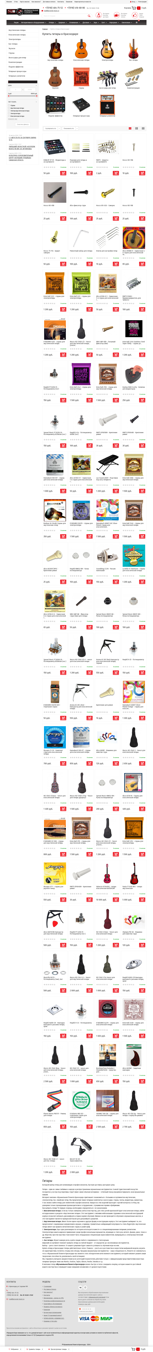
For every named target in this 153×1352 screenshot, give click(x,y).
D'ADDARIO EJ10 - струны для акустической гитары (54, 343)
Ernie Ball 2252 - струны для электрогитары (133, 842)
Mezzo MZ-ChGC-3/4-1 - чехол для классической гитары (81, 660)
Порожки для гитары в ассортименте (78, 161)
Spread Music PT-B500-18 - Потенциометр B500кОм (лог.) (55, 660)
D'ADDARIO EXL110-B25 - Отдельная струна (52, 706)
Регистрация (142, 2)
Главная (45, 29)
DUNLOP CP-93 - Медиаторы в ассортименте (55, 161)
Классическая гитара (17, 116)
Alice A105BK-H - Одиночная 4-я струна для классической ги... (134, 252)
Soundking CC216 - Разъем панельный (105, 570)
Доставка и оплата (49, 2)
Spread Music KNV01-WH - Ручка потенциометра (132, 615)
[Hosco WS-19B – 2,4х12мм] (134, 192)
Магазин (9, 2)
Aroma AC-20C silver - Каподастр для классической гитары (81, 707)
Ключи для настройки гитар (106, 251)
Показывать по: (69, 128)
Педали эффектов (16, 67)
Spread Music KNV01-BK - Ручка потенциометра (105, 615)
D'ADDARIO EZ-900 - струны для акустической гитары (54, 842)
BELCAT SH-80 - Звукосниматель (76, 1160)
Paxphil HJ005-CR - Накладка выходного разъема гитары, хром (54, 1024)
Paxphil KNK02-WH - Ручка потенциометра (79, 570)
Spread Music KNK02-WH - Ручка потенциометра (105, 797)
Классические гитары (17, 35)
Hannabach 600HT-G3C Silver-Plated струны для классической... (107, 525)
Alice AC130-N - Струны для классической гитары (132, 797)
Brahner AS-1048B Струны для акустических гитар (55, 524)
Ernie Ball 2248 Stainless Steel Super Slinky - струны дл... (134, 343)
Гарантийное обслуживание (53, 1304)
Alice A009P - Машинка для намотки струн (106, 751)
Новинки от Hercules (50, 1321)
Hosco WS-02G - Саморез (105, 205)
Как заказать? (36, 2)
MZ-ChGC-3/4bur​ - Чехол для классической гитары (107, 933)
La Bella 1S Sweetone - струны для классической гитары (134, 570)
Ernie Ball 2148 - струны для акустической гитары (133, 524)
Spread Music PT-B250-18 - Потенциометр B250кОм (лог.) (55, 433)
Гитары (51, 22)
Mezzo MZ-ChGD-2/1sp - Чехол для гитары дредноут (81, 797)
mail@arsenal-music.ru (51, 11)
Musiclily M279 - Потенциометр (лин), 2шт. (53, 978)
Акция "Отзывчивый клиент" (53, 1315)
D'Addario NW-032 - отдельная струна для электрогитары (78, 1115)
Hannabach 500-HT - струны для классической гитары (80, 751)
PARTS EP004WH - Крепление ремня (80, 887)
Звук (95, 22)
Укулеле (12, 48)
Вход (133, 2)
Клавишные (73, 22)
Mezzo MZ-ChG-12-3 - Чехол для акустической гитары (80, 978)
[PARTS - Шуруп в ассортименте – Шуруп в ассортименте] (107, 147)
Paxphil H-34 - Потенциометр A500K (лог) (81, 433)
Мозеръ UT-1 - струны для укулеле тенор (53, 887)
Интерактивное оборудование (32, 22)
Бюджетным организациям (52, 1313)
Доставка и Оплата (50, 1289)
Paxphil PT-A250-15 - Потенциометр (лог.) (78, 933)
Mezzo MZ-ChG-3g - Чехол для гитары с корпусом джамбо (134, 1114)
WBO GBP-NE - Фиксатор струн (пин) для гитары (79, 615)
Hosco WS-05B (49, 205)
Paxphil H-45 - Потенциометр (81, 1023)
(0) (54, 167)
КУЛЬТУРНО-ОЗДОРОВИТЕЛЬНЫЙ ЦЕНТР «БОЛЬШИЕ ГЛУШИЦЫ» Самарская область (21, 157)
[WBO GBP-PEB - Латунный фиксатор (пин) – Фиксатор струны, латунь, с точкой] (107, 328)
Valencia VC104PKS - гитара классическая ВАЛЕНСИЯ (106, 887)
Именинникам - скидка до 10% (54, 1298)
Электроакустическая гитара (19, 111)
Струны (11, 53)
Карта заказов (24, 2)
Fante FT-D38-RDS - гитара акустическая (132, 887)
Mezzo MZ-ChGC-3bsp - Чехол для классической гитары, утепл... (54, 1070)
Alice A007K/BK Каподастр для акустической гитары (53, 933)
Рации (16, 22)
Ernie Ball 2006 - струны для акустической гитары (133, 479)
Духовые (86, 22)
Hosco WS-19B (128, 205)
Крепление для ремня (104, 705)
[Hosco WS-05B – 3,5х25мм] (55, 192)
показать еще (12, 119)
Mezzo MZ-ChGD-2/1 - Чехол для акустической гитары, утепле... (80, 343)
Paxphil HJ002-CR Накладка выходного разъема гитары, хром (133, 979)
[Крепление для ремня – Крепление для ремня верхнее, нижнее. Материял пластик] (107, 692)
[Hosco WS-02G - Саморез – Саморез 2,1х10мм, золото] (107, 192)
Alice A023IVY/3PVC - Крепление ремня (51, 570)
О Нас (16, 2)
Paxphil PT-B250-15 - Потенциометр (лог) (51, 388)
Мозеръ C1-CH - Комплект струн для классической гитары (53, 752)
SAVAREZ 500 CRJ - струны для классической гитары (107, 1114)
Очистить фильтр (23, 124)
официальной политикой (97, 1297)
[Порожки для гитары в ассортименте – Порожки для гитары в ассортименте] (81, 147)
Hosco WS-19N (128, 160)
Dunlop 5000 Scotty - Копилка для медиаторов (134, 388)
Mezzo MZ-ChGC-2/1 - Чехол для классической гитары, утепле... (106, 843)
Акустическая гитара (17, 108)
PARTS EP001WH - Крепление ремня (106, 433)
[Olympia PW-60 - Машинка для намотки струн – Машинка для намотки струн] (134, 919)
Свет (103, 22)
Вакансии (69, 2)
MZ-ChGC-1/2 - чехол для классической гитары (79, 1069)
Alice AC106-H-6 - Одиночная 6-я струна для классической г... (55, 616)
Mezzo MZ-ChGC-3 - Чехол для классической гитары (134, 751)
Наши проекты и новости (82, 2)
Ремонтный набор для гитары (81, 251)
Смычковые (126, 22)
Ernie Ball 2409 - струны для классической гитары (133, 1024)
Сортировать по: (50, 128)
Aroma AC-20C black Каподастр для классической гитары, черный (107, 661)
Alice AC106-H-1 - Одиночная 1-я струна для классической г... (81, 480)
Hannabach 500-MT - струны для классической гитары (54, 479)
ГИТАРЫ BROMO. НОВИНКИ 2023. (54, 1318)
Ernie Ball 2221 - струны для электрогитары (80, 297)
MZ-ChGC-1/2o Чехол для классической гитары (105, 978)
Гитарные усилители (17, 76)
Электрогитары (15, 39)
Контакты (61, 2)
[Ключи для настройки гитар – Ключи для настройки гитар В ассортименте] (107, 238)
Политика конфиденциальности (54, 1301)
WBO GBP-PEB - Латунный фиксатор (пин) (105, 343)
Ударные (61, 22)
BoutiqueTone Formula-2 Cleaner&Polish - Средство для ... (106, 1070)
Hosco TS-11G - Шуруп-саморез (52, 252)
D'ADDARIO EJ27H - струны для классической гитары (107, 1024)
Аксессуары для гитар (17, 57)
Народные (113, 22)
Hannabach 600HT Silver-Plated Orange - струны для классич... (133, 707)
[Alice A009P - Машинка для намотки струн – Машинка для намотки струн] (107, 737)
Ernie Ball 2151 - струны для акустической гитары (80, 842)
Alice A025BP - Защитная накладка (132, 1069)
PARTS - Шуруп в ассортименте (102, 161)
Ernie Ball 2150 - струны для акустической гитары (106, 388)
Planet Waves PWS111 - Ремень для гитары (55, 1114)
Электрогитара (15, 113)
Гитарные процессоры (17, 71)
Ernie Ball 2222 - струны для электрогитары (54, 297)
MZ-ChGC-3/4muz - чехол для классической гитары (55, 797)
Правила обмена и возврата (53, 1307)
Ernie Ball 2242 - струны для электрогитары (80, 388)
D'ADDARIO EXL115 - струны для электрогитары (81, 524)
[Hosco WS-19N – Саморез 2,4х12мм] (134, 147)
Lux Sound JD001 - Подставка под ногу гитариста (107, 479)
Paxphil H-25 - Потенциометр (133, 659)
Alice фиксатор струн (78, 205)
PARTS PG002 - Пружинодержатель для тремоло (132, 298)
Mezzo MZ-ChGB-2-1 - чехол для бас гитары (54, 1160)
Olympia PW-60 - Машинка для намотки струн (132, 933)
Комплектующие (15, 62)
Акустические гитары (17, 30)
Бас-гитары (13, 44)
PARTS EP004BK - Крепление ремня (133, 433)
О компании (47, 1286)
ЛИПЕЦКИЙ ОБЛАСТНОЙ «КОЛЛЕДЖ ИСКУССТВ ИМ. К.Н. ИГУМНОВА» (22, 147)
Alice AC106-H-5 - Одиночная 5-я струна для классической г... (107, 298)
